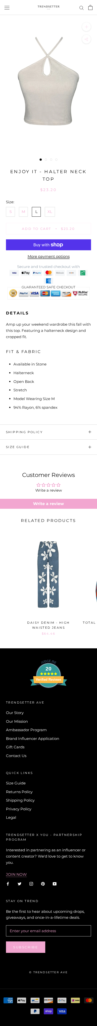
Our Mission (17, 721)
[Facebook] (8, 883)
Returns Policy (19, 791)
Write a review (48, 503)
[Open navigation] (6, 7)
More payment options (49, 256)
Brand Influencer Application (32, 738)
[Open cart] (90, 7)
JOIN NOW (16, 874)
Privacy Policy (18, 809)
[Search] (81, 7)
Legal (11, 817)
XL (50, 211)
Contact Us (16, 755)
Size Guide (18, 447)
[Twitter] (19, 883)
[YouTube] (54, 883)
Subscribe (25, 947)
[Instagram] (31, 883)
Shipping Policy (24, 432)
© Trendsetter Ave (48, 972)
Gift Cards (15, 747)
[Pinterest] (43, 883)
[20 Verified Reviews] (48, 697)
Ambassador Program (26, 729)
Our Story (15, 712)
